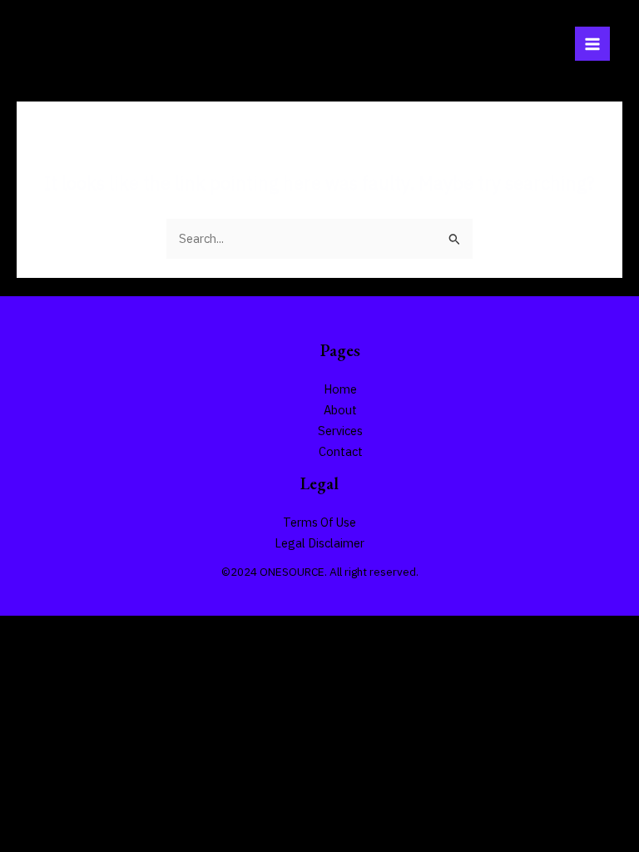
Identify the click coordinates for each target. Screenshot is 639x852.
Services (340, 430)
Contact (341, 451)
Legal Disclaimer (319, 543)
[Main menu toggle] (592, 44)
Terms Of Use (319, 522)
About (340, 410)
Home (340, 389)
